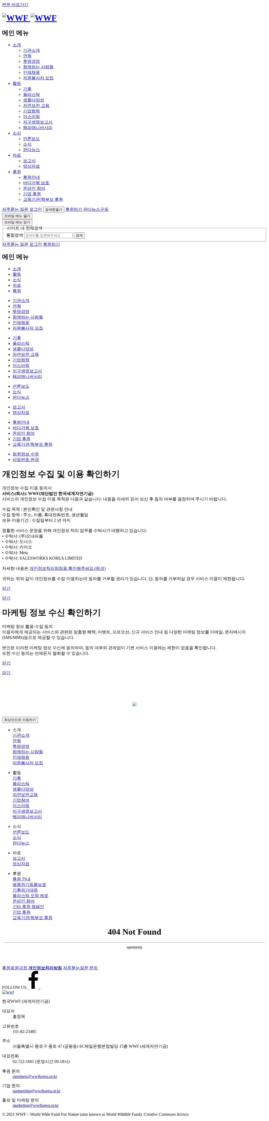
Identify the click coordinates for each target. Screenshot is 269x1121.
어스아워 (31, 116)
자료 (17, 155)
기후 (27, 89)
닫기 (6, 588)
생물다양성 (33, 100)
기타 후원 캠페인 (28, 906)
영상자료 (31, 166)
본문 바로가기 (15, 4)
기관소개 (31, 50)
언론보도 (31, 138)
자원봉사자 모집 (38, 78)
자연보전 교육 (36, 105)
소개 (17, 45)
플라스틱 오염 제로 (30, 895)
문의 (93, 968)
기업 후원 (32, 194)
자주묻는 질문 (15, 209)
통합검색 (14, 235)
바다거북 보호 (36, 183)
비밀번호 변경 (26, 459)
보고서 (29, 160)
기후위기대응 (25, 890)
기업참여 (21, 800)
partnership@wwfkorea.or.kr (36, 1091)
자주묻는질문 (75, 968)
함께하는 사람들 (38, 67)
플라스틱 (31, 94)
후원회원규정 (14, 968)
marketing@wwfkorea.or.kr (36, 1105)
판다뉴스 (31, 149)
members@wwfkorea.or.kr (35, 1076)
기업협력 (31, 111)
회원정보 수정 (26, 454)
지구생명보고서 (38, 122)
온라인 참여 (34, 188)
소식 (17, 133)
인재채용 (31, 72)
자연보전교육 (25, 794)
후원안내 (31, 177)
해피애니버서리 (38, 127)
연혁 (27, 56)
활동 (17, 83)
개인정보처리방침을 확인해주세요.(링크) (67, 568)
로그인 (35, 209)
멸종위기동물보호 (29, 884)
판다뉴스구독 (95, 209)
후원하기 (73, 209)
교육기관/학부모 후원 (43, 199)
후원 (17, 172)
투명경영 (31, 61)
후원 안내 (21, 879)
